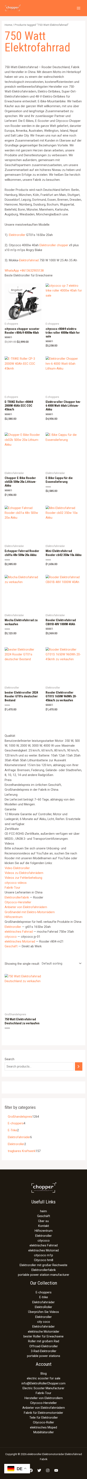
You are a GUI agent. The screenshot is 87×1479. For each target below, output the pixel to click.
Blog (44, 1373)
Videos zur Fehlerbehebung (23, 878)
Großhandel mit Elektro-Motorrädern (30, 912)
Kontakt (43, 1226)
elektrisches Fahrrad (19, 931)
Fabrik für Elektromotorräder (43, 1413)
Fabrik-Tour (12, 887)
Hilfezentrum (14, 917)
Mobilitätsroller (43, 1432)
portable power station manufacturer (43, 1275)
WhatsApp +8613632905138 (24, 270)
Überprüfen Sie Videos (43, 1312)
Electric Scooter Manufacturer (43, 1388)
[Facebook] (31, 1470)
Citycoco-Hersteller (18, 902)
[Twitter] (39, 1470)
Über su (43, 1221)
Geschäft (11, 946)
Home (8, 24)
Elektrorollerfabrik (17, 897)
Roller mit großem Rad (43, 1341)
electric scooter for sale (43, 1378)
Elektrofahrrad (29, 260)
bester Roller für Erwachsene (43, 1336)
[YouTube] (56, 1470)
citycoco (11, 937)
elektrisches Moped (43, 1427)
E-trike (43, 1297)
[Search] (78, 1066)
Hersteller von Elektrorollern (43, 1398)
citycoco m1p (43, 1255)
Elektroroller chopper (53, 245)
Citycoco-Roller (43, 1422)
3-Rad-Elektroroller (43, 1351)
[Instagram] (48, 1470)
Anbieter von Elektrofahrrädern (26, 907)
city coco (43, 1322)
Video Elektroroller (17, 868)
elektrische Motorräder (43, 1331)
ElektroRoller (43, 1307)
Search (9, 1059)
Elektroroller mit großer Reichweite (43, 1265)
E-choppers (44, 1292)
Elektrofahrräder (43, 1302)
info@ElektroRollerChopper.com (43, 1383)
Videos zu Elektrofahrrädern (24, 873)
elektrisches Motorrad (20, 941)
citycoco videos (16, 883)
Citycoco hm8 (43, 1260)
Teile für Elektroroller (43, 1417)
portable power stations (43, 1356)
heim (43, 1211)
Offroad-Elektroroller (43, 1346)
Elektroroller (17, 235)
